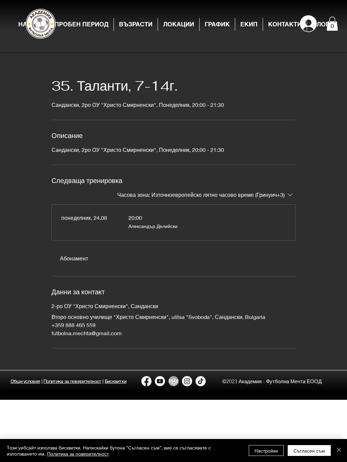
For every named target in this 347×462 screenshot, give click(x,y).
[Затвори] (339, 450)
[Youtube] (160, 381)
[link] (74, 258)
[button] (136, 24)
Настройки (266, 450)
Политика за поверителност (78, 453)
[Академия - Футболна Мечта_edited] (173, 381)
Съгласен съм (309, 450)
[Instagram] (187, 381)
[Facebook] (146, 381)
